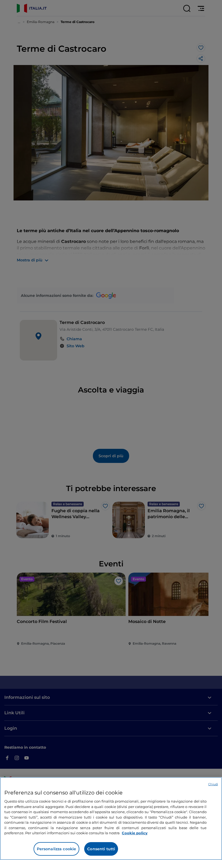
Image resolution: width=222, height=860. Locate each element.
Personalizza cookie (56, 848)
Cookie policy (135, 833)
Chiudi (213, 784)
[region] (111, 818)
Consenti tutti (101, 848)
